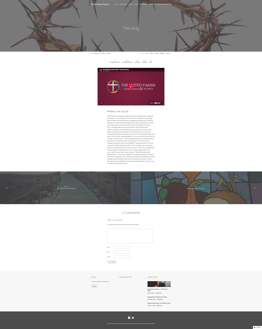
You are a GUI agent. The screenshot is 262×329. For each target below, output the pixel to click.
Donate (94, 286)
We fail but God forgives (66, 188)
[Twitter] (133, 318)
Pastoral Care (143, 4)
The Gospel (102, 53)
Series (151, 53)
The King (108, 53)
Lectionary (144, 62)
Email (108, 252)
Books (156, 53)
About (116, 4)
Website (109, 256)
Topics (146, 53)
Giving (136, 4)
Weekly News (158, 293)
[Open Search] (170, 4)
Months (168, 53)
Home (92, 53)
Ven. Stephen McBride (127, 62)
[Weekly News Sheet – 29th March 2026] (159, 286)
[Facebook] (129, 318)
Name (108, 247)
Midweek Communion (195, 188)
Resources (166, 4)
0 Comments (258, 327)
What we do (152, 4)
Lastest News (123, 4)
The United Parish (100, 4)
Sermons (130, 4)
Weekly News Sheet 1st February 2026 (159, 303)
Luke (150, 62)
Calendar (159, 4)
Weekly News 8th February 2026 (157, 297)
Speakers (162, 53)
